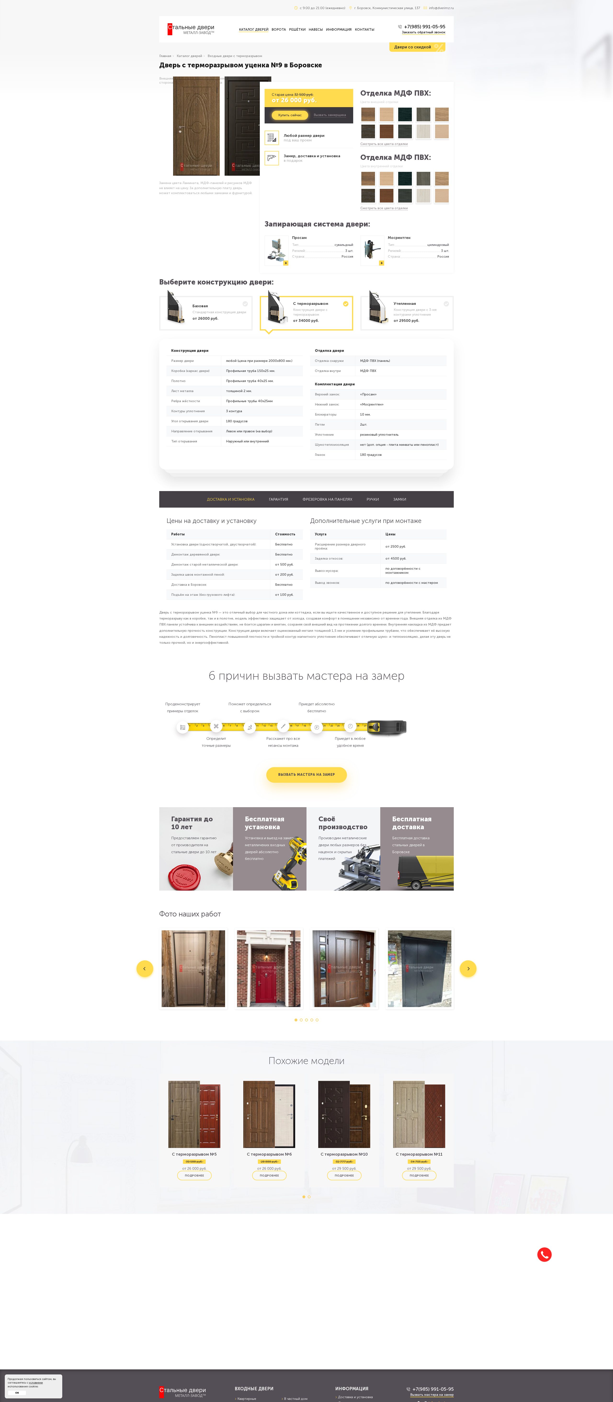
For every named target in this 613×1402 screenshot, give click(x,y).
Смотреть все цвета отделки (384, 144)
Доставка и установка (231, 499)
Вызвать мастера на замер (306, 775)
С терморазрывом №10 (344, 1154)
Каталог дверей (253, 30)
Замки (399, 499)
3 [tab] (306, 1020)
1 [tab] (296, 1020)
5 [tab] (317, 1020)
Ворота (279, 30)
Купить (290, 115)
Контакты (364, 30)
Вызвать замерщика (330, 115)
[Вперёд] (449, 124)
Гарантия (278, 499)
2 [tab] (301, 1020)
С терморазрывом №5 (194, 1154)
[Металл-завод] (193, 1392)
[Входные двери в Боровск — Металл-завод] (200, 29)
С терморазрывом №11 (419, 1154)
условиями (36, 1382)
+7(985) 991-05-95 (424, 26)
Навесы (316, 30)
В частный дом (295, 1399)
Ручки (373, 499)
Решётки (297, 30)
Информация (339, 30)
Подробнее (194, 1175)
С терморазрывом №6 (269, 1154)
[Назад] (360, 124)
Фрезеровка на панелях (327, 499)
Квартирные (247, 1399)
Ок (17, 1392)
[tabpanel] (193, 969)
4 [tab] (311, 1020)
